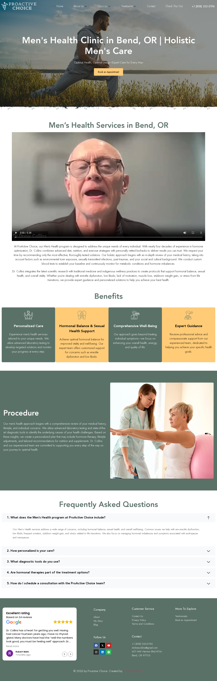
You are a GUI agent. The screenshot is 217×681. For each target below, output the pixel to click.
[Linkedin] (102, 652)
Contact (151, 6)
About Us (78, 6)
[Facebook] (96, 645)
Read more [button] (12, 646)
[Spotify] (108, 652)
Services (102, 6)
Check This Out (174, 6)
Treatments (127, 6)
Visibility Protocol (133, 671)
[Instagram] (96, 652)
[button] (108, 517)
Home (59, 6)
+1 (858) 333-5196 (203, 6)
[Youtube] (108, 645)
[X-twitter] (102, 645)
